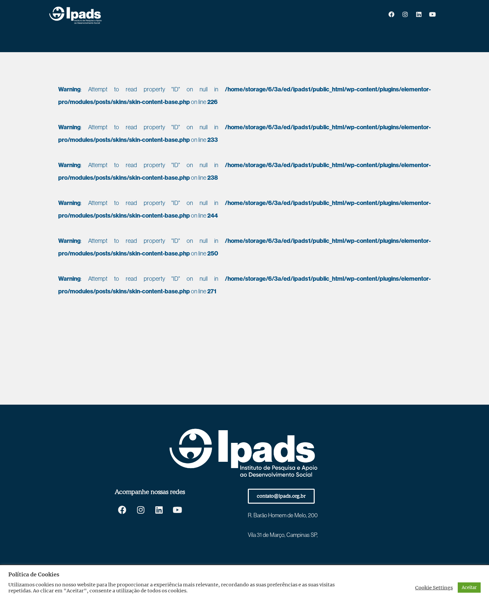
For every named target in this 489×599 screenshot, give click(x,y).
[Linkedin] (419, 14)
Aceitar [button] (469, 587)
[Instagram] (405, 14)
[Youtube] (432, 14)
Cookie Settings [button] (434, 588)
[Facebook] (392, 14)
